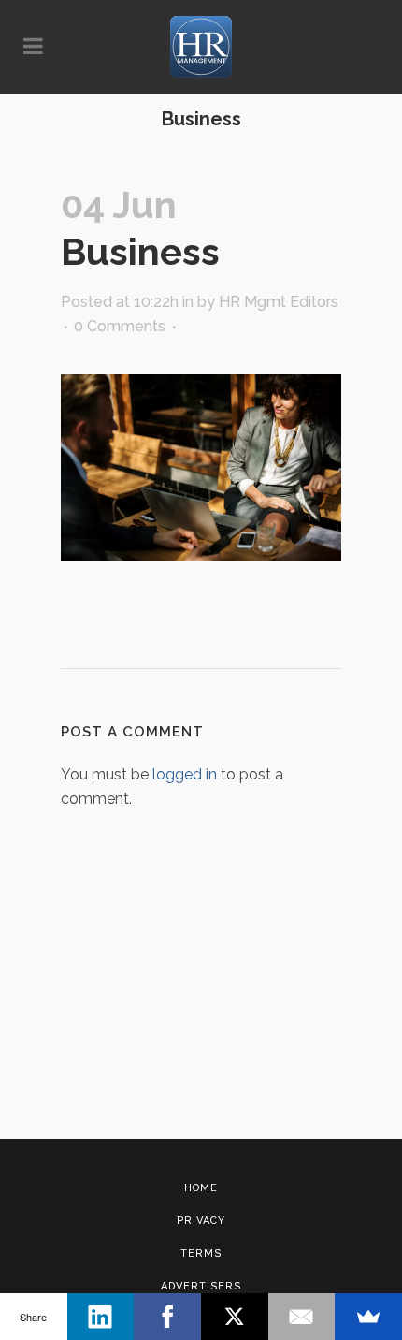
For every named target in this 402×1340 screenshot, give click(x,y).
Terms (201, 1253)
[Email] (302, 1316)
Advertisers (201, 1286)
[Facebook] (167, 1316)
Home (201, 1188)
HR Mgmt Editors (278, 302)
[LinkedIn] (101, 1316)
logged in (184, 774)
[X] (234, 1316)
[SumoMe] (368, 1316)
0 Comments (119, 326)
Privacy (201, 1221)
